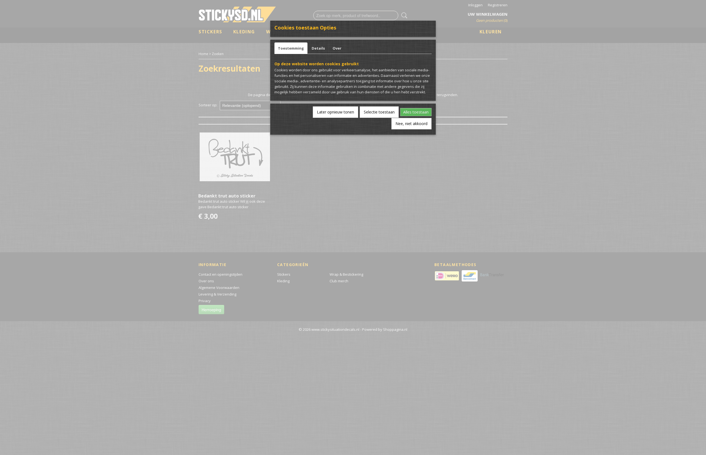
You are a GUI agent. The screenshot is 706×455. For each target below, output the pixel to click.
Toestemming (291, 48)
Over (337, 48)
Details (318, 48)
